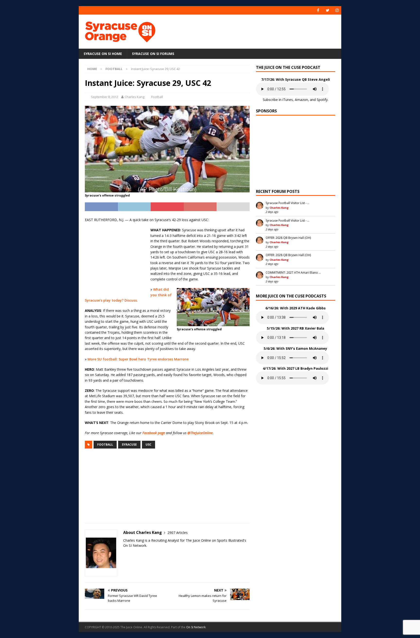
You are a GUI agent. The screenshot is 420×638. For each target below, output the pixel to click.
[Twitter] (327, 10)
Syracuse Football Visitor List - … (287, 203)
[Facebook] (318, 10)
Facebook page (153, 433)
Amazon (301, 99)
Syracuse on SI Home (103, 53)
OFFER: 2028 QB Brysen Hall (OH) (288, 238)
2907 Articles (177, 532)
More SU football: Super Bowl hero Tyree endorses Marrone (138, 359)
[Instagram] (337, 10)
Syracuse (129, 444)
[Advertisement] (256, 30)
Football (157, 97)
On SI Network (196, 627)
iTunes (287, 99)
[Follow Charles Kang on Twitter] (125, 554)
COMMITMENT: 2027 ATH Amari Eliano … (293, 272)
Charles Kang (134, 97)
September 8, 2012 (104, 97)
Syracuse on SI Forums (153, 53)
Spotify (322, 99)
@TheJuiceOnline (200, 433)
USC (148, 444)
